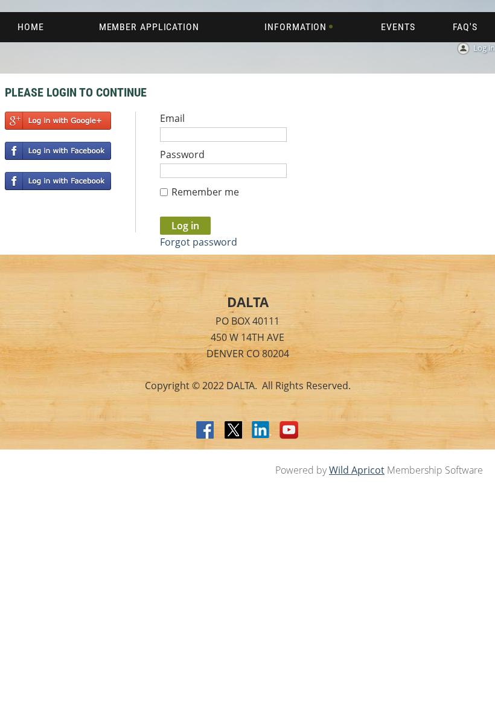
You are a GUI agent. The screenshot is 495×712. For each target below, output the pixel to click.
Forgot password (198, 242)
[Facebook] (206, 430)
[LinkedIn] (261, 430)
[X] (233, 430)
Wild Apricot (357, 470)
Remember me (205, 192)
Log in (484, 47)
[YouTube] (289, 430)
